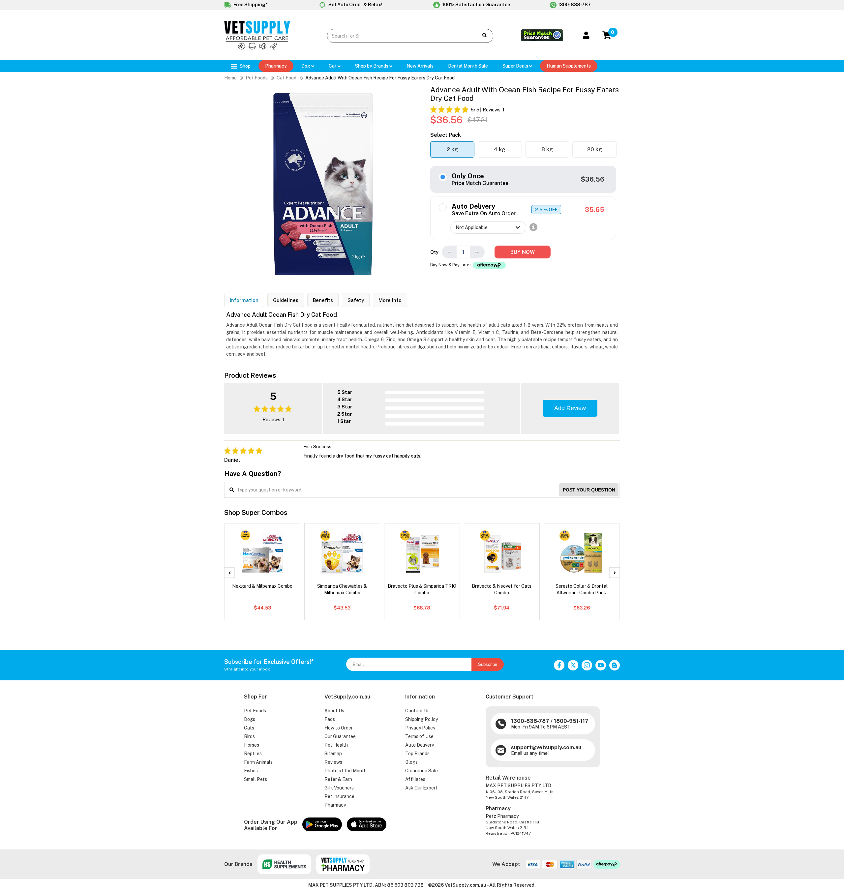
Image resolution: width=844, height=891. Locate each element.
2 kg (452, 149)
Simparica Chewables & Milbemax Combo (342, 589)
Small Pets (255, 779)
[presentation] (229, 572)
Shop (244, 66)
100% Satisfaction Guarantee (475, 4)
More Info (390, 300)
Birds (249, 736)
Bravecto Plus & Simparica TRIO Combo (422, 589)
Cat (333, 66)
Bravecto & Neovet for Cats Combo (501, 589)
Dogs (249, 719)
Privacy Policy (420, 727)
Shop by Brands (372, 66)
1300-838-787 (574, 4)
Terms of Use (419, 736)
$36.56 (592, 179)
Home (230, 77)
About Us (334, 710)
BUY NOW (522, 252)
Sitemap (333, 753)
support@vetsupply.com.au (546, 747)
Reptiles (253, 753)
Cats (249, 727)
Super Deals (515, 66)
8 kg (547, 149)
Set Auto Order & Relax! (354, 4)
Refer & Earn (338, 779)
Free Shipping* (249, 4)
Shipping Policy (421, 719)
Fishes (251, 770)
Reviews (333, 762)
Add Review (570, 408)
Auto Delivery (419, 745)
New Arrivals (420, 66)
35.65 (594, 210)
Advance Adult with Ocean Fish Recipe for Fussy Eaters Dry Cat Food (380, 77)
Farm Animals (258, 762)
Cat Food (286, 77)
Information (244, 300)
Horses (251, 745)
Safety (355, 300)
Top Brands (417, 753)
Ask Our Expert (421, 787)
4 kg (499, 149)
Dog (306, 66)
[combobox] (397, 36)
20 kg (594, 149)
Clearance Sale (421, 770)
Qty (434, 252)
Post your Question (589, 489)
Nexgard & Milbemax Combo (262, 586)
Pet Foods (257, 77)
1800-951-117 (571, 721)
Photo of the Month (345, 770)
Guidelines (285, 300)
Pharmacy (276, 66)
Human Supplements (569, 66)
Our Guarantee (340, 736)
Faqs (329, 719)
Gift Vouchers (339, 787)
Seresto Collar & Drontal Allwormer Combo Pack (582, 589)
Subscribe (487, 664)
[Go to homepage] (257, 47)
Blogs (411, 762)
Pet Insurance (339, 796)
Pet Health (336, 745)
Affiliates (415, 779)
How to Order (338, 727)
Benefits (323, 300)
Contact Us (417, 710)
